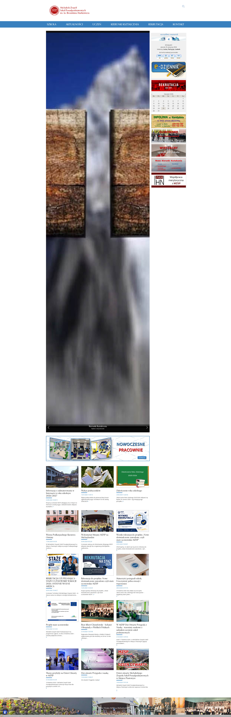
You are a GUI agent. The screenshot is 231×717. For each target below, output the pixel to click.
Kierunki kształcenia (125, 24)
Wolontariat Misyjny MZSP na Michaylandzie (111, 708)
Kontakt (178, 24)
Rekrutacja (155, 24)
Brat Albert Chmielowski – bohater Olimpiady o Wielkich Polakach (204, 709)
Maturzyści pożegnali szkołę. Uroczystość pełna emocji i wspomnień (158, 709)
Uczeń (96, 24)
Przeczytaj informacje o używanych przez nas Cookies (102, 715)
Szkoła (51, 24)
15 (183, 103)
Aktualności (74, 24)
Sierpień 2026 (168, 94)
